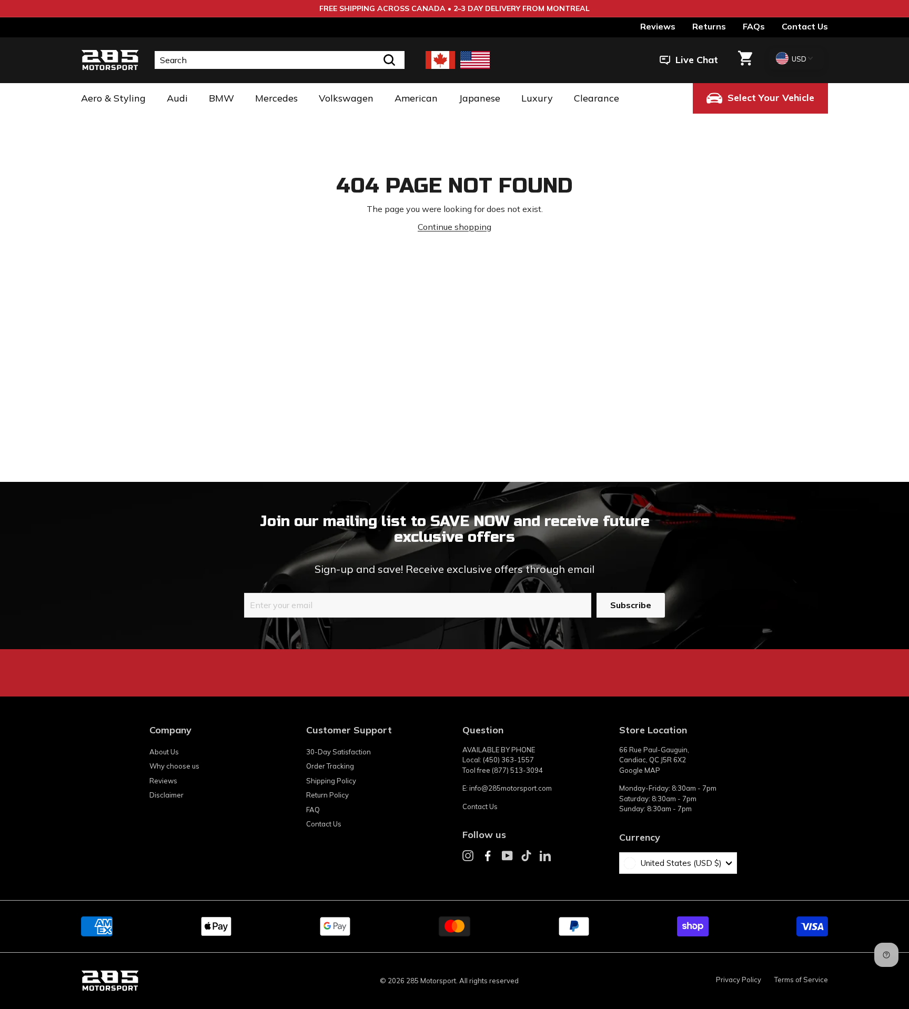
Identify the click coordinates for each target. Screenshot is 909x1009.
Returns (709, 26)
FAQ (313, 809)
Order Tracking (330, 766)
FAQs (754, 26)
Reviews (657, 26)
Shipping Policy (331, 780)
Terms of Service (801, 979)
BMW (221, 98)
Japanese (479, 98)
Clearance (596, 98)
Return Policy (327, 795)
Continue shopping (454, 226)
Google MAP (639, 770)
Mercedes (276, 98)
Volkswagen (346, 98)
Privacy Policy (738, 979)
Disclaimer (166, 795)
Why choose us (174, 766)
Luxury (537, 98)
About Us (164, 752)
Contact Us (805, 26)
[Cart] (745, 60)
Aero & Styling (113, 98)
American (416, 98)
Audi (177, 98)
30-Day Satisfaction (338, 752)
